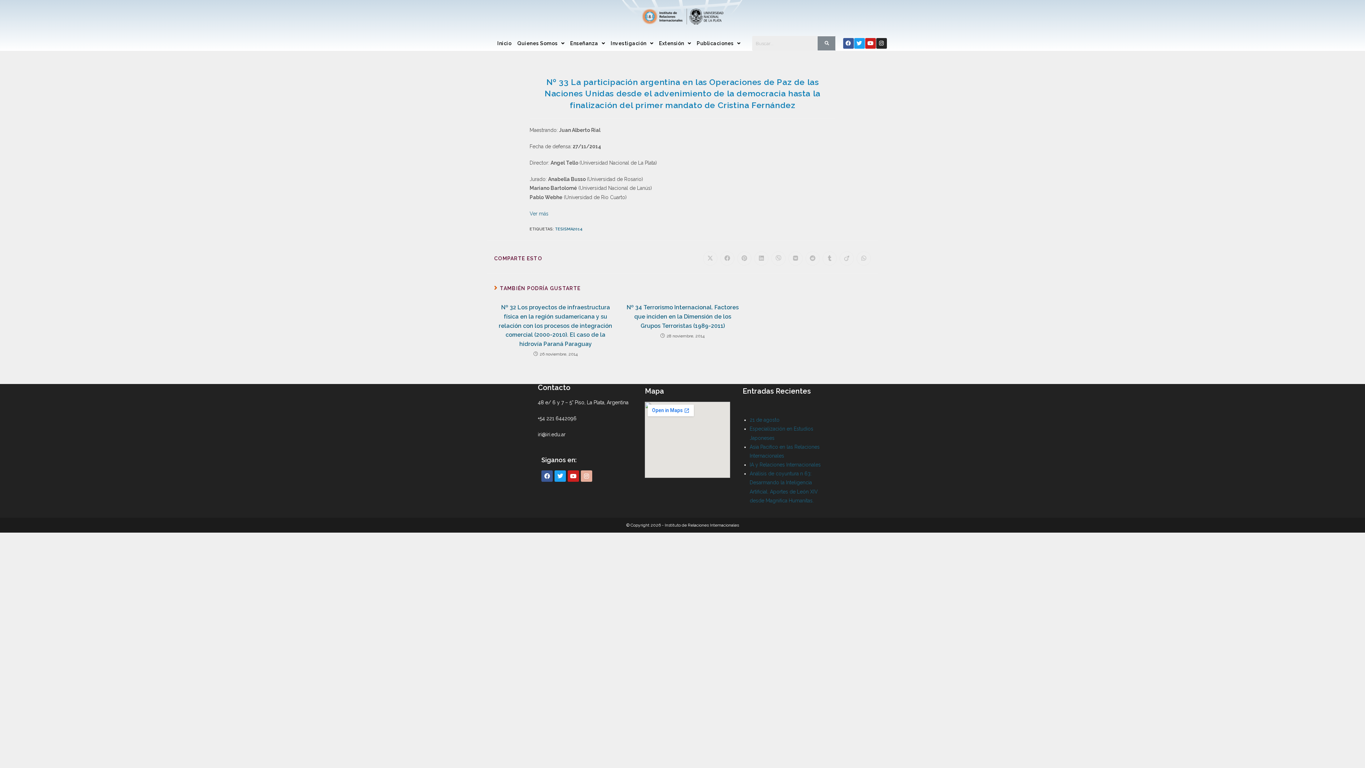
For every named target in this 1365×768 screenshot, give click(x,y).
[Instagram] (881, 43)
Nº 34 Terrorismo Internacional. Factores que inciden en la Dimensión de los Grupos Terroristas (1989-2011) (683, 316)
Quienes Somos (537, 43)
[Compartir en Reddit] (812, 258)
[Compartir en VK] (795, 258)
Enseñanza (584, 43)
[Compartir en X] (710, 258)
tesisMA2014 (569, 229)
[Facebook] (848, 43)
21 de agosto (765, 420)
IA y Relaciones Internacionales (785, 465)
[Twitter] (859, 43)
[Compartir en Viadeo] (847, 258)
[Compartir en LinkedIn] (761, 258)
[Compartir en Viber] (778, 258)
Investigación (629, 43)
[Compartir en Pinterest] (744, 258)
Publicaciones (715, 43)
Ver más (539, 214)
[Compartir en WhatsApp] (864, 258)
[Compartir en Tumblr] (830, 258)
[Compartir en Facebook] (727, 258)
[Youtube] (870, 43)
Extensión (671, 43)
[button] (540, 43)
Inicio (504, 43)
